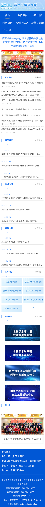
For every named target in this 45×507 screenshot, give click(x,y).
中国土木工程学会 (25, 465)
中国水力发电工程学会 (13, 469)
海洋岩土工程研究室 (11, 308)
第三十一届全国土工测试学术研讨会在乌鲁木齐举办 (22, 100)
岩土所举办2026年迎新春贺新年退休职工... (21, 71)
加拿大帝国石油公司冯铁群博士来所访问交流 (19, 221)
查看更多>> (39, 77)
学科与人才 (22, 22)
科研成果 (7, 22)
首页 (7, 15)
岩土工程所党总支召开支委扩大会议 (16, 242)
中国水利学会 (8, 465)
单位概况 (23, 15)
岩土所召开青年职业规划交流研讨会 (16, 109)
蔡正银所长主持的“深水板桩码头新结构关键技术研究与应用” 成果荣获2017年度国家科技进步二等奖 (22, 42)
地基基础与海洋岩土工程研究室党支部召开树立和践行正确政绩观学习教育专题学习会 (23, 265)
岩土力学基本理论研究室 (33, 282)
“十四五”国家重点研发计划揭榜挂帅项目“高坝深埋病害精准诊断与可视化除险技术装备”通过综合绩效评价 (23, 177)
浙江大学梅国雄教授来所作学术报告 (16, 209)
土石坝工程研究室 (12, 300)
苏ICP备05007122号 (22, 496)
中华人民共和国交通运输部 (15, 460)
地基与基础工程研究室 (33, 291)
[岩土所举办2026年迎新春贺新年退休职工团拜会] (23, 424)
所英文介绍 (37, 22)
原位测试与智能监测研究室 (12, 291)
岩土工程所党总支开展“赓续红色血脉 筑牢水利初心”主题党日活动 (23, 253)
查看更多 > (39, 140)
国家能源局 (35, 460)
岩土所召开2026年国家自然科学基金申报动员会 (20, 165)
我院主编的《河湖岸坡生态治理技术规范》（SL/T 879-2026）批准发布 (23, 154)
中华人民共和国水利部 (13, 456)
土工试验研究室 (11, 282)
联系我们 (7, 30)
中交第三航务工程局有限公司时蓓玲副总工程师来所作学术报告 (23, 198)
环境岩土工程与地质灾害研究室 (33, 301)
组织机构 (37, 15)
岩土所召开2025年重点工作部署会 (15, 115)
